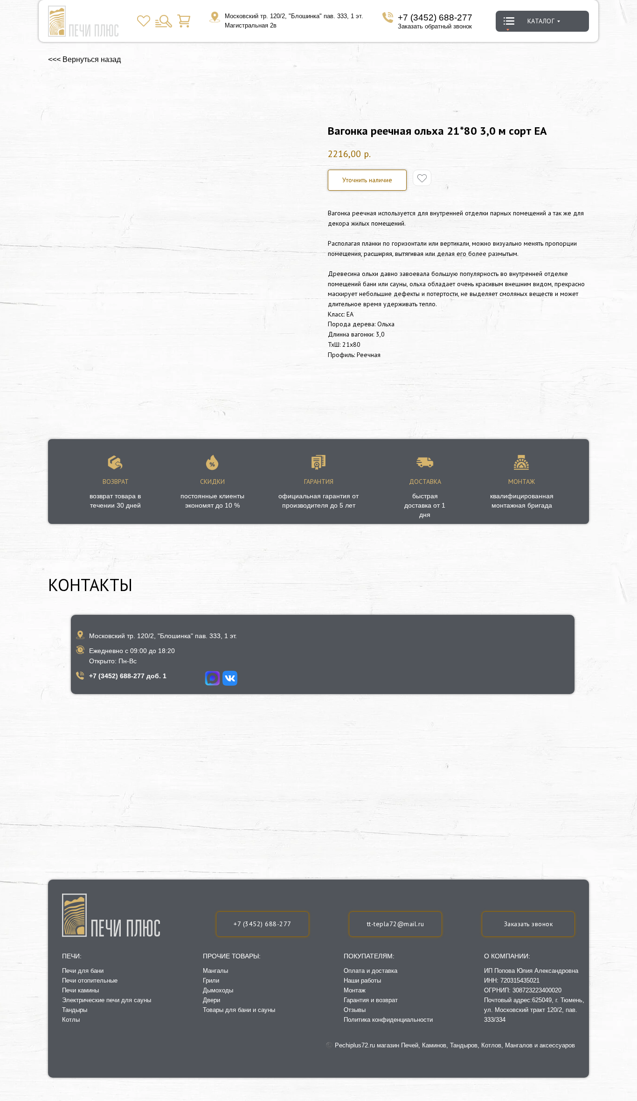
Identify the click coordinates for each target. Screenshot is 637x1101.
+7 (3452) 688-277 (435, 17)
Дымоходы (218, 990)
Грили (211, 980)
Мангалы (215, 970)
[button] (367, 180)
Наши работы (362, 980)
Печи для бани (83, 970)
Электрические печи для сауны (106, 1000)
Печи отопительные (90, 980)
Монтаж (355, 990)
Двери (211, 1000)
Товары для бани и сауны (239, 1009)
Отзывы (355, 1009)
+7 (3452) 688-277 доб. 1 (127, 676)
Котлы (71, 1019)
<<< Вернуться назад (84, 59)
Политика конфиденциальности (388, 1019)
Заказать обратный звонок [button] (435, 26)
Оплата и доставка (370, 970)
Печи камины (80, 990)
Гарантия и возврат (371, 1000)
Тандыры (74, 1009)
